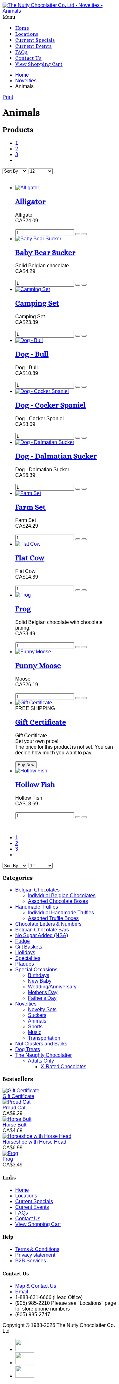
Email (21, 1291)
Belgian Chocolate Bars (42, 929)
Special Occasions (36, 969)
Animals (37, 1021)
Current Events (33, 46)
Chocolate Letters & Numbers (48, 924)
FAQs (21, 52)
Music (34, 1032)
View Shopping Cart (39, 64)
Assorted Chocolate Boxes (58, 901)
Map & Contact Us (35, 1286)
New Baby (39, 981)
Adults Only (41, 1060)
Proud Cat (14, 1107)
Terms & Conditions (37, 1249)
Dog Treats (27, 1049)
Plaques (24, 964)
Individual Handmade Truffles (61, 912)
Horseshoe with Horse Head (34, 1142)
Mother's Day (42, 992)
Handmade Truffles (36, 907)
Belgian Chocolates (37, 889)
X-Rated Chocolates (63, 1066)
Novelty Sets (42, 1009)
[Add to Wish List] (84, 234)
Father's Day (42, 998)
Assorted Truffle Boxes (53, 918)
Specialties (27, 958)
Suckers (37, 1015)
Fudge (22, 941)
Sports (35, 1026)
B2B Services (30, 1260)
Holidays (25, 952)
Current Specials (35, 40)
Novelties (25, 1003)
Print (8, 97)
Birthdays (38, 975)
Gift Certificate (18, 1096)
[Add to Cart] (77, 234)
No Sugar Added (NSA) (41, 935)
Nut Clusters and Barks (41, 1043)
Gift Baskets (28, 946)
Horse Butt (14, 1124)
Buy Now (26, 764)
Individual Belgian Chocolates (62, 895)
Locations (26, 34)
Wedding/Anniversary (52, 986)
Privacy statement (35, 1255)
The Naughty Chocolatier (43, 1055)
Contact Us (28, 58)
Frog (8, 1159)
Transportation (44, 1038)
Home (22, 28)
